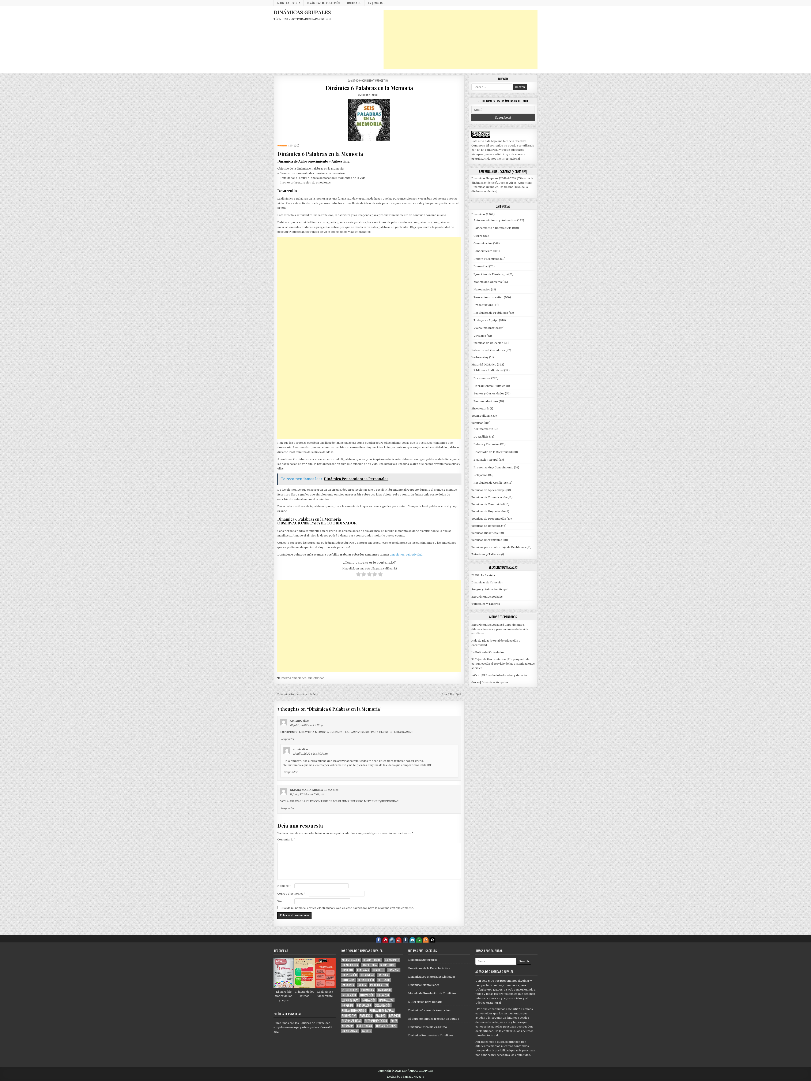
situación (347, 1026)
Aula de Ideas (480, 640)
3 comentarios (369, 95)
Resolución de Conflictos (490, 482)
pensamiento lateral (382, 1010)
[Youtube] (398, 940)
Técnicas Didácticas (484, 533)
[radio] (358, 575)
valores (366, 1031)
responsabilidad (351, 1021)
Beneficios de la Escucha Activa (429, 968)
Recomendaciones (486, 401)
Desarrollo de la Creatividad (493, 452)
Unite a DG (354, 3)
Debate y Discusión (486, 258)
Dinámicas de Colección (323, 3)
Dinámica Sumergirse (423, 959)
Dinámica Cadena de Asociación (429, 1010)
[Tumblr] (405, 940)
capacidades (392, 960)
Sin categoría (480, 408)
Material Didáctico (483, 364)
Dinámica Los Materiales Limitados (432, 976)
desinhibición (366, 980)
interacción (367, 995)
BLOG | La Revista (288, 3)
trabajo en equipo (386, 1026)
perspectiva (349, 1016)
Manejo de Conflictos (488, 281)
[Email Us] (412, 940)
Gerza (475, 682)
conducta (347, 970)
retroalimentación (376, 1021)
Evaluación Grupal (486, 459)
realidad (380, 1016)
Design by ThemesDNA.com (405, 1076)
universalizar (350, 1031)
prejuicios (366, 1016)
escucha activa (379, 985)
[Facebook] (378, 940)
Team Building (481, 415)
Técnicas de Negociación (488, 511)
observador (364, 1005)
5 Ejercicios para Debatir (425, 1001)
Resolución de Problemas (491, 312)
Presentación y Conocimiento (493, 467)
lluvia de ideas (350, 1000)
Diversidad (481, 266)
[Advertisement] (460, 39)
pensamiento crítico (354, 1010)
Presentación (483, 305)
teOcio (475, 675)
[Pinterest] (385, 940)
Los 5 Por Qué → (453, 694)
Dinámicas (478, 214)
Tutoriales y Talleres (485, 554)
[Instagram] (392, 940)
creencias (383, 975)
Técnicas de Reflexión (486, 525)
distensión (384, 980)
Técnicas (477, 422)
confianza (363, 970)
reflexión (394, 1016)
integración (349, 995)
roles (394, 1021)
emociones (397, 554)
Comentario (286, 839)
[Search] (432, 940)
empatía (362, 985)
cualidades (348, 980)
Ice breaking (480, 357)
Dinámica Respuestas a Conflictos (430, 1035)
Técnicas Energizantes (486, 540)
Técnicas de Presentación (488, 518)
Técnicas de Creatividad (487, 504)
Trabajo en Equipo (486, 320)
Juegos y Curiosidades (489, 393)
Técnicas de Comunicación (489, 497)
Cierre (478, 235)
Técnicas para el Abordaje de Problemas (498, 547)
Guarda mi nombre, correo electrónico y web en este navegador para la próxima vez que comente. (347, 908)
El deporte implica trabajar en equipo (433, 1018)
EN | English (376, 3)
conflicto (378, 970)
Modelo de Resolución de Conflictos (432, 993)
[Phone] (419, 940)
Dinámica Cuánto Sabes (424, 985)
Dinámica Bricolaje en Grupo (427, 1027)
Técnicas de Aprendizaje (488, 490)
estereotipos (350, 990)
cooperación (349, 975)
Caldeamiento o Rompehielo (493, 228)
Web (280, 901)
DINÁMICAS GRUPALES (302, 12)
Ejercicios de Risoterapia (491, 274)
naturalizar (386, 1000)
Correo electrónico (291, 893)
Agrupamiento (483, 429)
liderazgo (383, 995)
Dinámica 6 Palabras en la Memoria (369, 88)
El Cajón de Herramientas (488, 659)
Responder (287, 739)
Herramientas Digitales (489, 385)
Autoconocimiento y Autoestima (369, 80)
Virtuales (480, 335)
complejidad (387, 965)
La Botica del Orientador (487, 652)
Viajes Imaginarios (486, 328)
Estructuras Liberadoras (488, 350)
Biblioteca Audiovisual (488, 370)
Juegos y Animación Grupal (489, 589)
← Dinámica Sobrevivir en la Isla (296, 694)
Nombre (284, 885)
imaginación (384, 990)
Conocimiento (483, 251)
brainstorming (372, 960)
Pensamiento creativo (488, 297)
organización (383, 1005)
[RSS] (426, 940)
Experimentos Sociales (487, 596)
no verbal (347, 1005)
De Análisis (481, 436)
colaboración (350, 965)
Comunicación (483, 243)
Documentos (482, 378)
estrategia (367, 990)
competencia (369, 965)
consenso (393, 970)
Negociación (482, 289)
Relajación (480, 475)
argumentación (351, 960)
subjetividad (414, 554)
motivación (369, 1000)
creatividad (367, 975)
